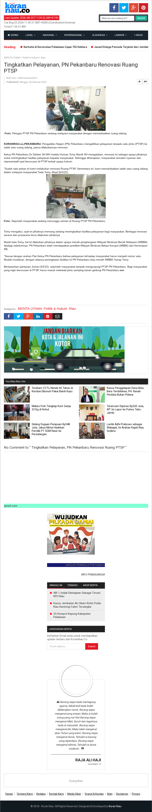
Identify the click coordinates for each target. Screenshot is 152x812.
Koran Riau (115, 806)
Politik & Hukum (30, 57)
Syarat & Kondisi (94, 793)
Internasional (73, 35)
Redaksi (41, 793)
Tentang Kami (24, 793)
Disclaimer (122, 793)
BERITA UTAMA (12, 57)
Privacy (136, 793)
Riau (43, 57)
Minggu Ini (56, 585)
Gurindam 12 (94, 764)
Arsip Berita (90, 585)
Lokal (30, 35)
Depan (14, 35)
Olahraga (98, 35)
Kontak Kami (56, 793)
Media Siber (74, 793)
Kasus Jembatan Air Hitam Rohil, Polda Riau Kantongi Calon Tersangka (77, 605)
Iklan (110, 793)
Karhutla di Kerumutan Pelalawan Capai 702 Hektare (48, 46)
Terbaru (72, 585)
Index (138, 35)
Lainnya (120, 35)
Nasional (49, 35)
